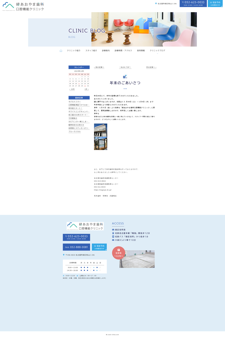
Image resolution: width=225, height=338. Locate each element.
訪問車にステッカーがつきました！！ (83, 128)
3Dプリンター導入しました (79, 121)
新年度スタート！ (75, 108)
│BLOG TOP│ (125, 67)
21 (79, 83)
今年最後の (73, 118)
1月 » (87, 89)
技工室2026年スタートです (79, 115)
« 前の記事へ (99, 67)
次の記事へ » (151, 67)
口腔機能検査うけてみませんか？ (82, 105)
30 (85, 86)
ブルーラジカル (75, 131)
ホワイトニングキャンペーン (80, 111)
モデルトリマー (75, 101)
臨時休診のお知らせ (76, 125)
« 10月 (72, 89)
